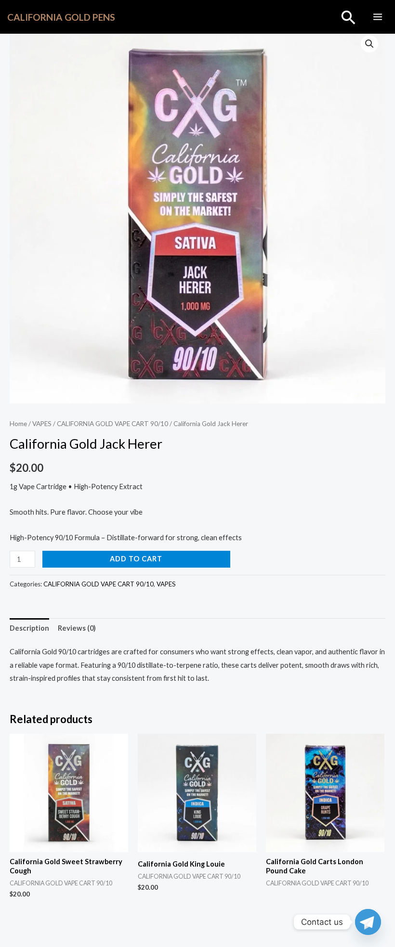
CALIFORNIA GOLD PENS (61, 17)
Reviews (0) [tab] (77, 628)
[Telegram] (368, 922)
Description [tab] (29, 628)
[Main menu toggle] (378, 17)
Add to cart (136, 559)
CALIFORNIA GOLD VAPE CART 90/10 (112, 424)
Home (18, 424)
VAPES (42, 424)
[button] (348, 17)
